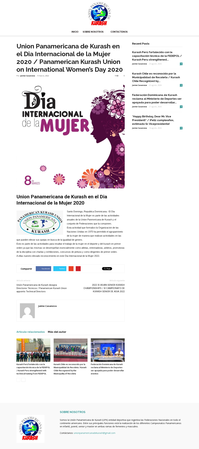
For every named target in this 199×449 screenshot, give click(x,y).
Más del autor (57, 331)
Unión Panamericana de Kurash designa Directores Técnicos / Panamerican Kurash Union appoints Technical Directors (41, 288)
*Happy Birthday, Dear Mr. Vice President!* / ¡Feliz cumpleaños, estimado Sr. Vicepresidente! (153, 120)
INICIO (75, 32)
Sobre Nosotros (93, 32)
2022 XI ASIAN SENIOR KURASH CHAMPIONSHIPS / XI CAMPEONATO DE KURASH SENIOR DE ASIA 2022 (104, 288)
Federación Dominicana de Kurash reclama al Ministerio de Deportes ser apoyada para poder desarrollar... (157, 98)
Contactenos (119, 32)
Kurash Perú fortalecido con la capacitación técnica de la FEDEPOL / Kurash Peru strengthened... (157, 56)
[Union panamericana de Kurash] (99, 14)
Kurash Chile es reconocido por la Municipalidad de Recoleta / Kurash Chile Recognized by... (156, 77)
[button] (179, 32)
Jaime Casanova (27, 75)
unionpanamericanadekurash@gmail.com (94, 432)
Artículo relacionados (30, 331)
